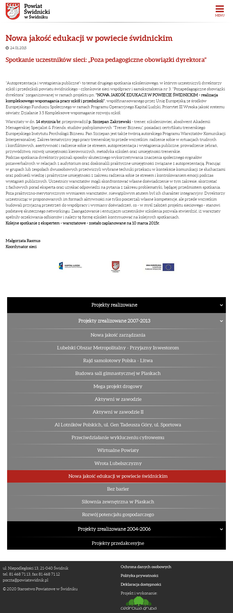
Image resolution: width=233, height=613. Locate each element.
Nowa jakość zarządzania (118, 334)
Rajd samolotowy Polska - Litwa (118, 360)
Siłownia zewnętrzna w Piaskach (118, 501)
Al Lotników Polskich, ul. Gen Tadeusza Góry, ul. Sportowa (118, 424)
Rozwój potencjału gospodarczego (118, 514)
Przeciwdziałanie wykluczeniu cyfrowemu (118, 437)
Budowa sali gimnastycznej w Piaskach (118, 373)
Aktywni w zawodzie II (118, 411)
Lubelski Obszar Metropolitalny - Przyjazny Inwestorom (118, 347)
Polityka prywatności (139, 575)
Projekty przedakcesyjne (118, 543)
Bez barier (118, 488)
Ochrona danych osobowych (146, 566)
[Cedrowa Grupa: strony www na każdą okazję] (173, 603)
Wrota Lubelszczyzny (118, 463)
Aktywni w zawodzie (118, 399)
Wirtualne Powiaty (118, 450)
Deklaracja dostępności (141, 584)
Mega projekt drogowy (117, 386)
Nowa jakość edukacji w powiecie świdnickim (118, 476)
